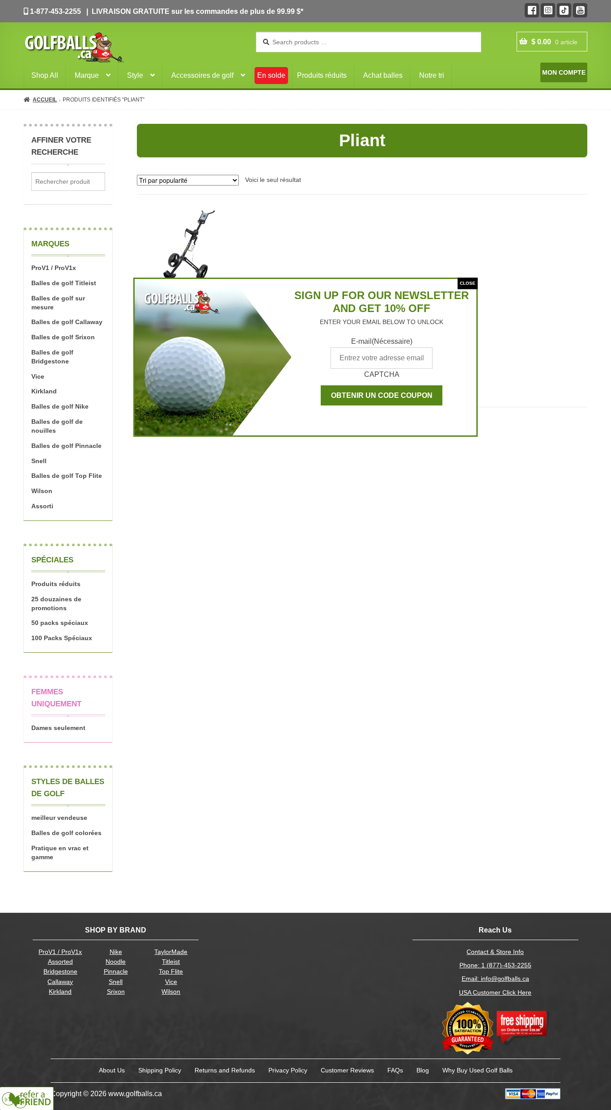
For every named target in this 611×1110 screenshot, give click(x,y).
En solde (271, 75)
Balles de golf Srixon (63, 337)
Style (135, 75)
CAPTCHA (381, 374)
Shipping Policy (159, 1070)
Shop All (44, 75)
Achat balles (383, 75)
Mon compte (564, 72)
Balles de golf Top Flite (66, 475)
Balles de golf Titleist (63, 283)
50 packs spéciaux (59, 622)
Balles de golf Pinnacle (66, 445)
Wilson (41, 490)
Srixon (116, 991)
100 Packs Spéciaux (61, 638)
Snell (39, 460)
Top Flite (171, 971)
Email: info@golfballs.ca (495, 978)
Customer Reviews (347, 1070)
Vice (37, 376)
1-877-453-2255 (54, 11)
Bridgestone (60, 971)
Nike (116, 952)
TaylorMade (170, 952)
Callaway (60, 982)
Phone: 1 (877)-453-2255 (495, 965)
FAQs (395, 1070)
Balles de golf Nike (60, 406)
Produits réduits (322, 75)
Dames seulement (58, 727)
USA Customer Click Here (495, 992)
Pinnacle (116, 971)
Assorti (42, 506)
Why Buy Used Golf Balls (477, 1070)
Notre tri (431, 75)
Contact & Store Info (495, 952)
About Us (112, 1070)
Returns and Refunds (225, 1070)
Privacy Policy (287, 1070)
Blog (422, 1070)
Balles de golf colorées (66, 832)
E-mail (381, 341)
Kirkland (44, 391)
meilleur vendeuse (59, 817)
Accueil (45, 100)
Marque (87, 75)
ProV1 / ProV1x (53, 267)
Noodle (116, 961)
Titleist (171, 961)
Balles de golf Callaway (66, 321)
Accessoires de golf (202, 75)
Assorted (60, 961)
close (467, 283)
